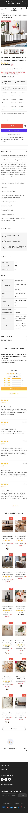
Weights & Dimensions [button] (6, 257)
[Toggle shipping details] (25, 89)
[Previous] (2, 33)
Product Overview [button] (5, 228)
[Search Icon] (6, 9)
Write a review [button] (14, 389)
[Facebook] (2, 779)
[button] (4, 63)
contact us (13, 109)
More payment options (14, 134)
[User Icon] (21, 9)
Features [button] (3, 275)
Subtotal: (3, 76)
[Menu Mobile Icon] (2, 9)
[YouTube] (9, 779)
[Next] (25, 33)
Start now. (17, 113)
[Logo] (14, 9)
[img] (4, 400)
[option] (14, 34)
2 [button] (13, 506)
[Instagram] (5, 779)
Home (2, 13)
